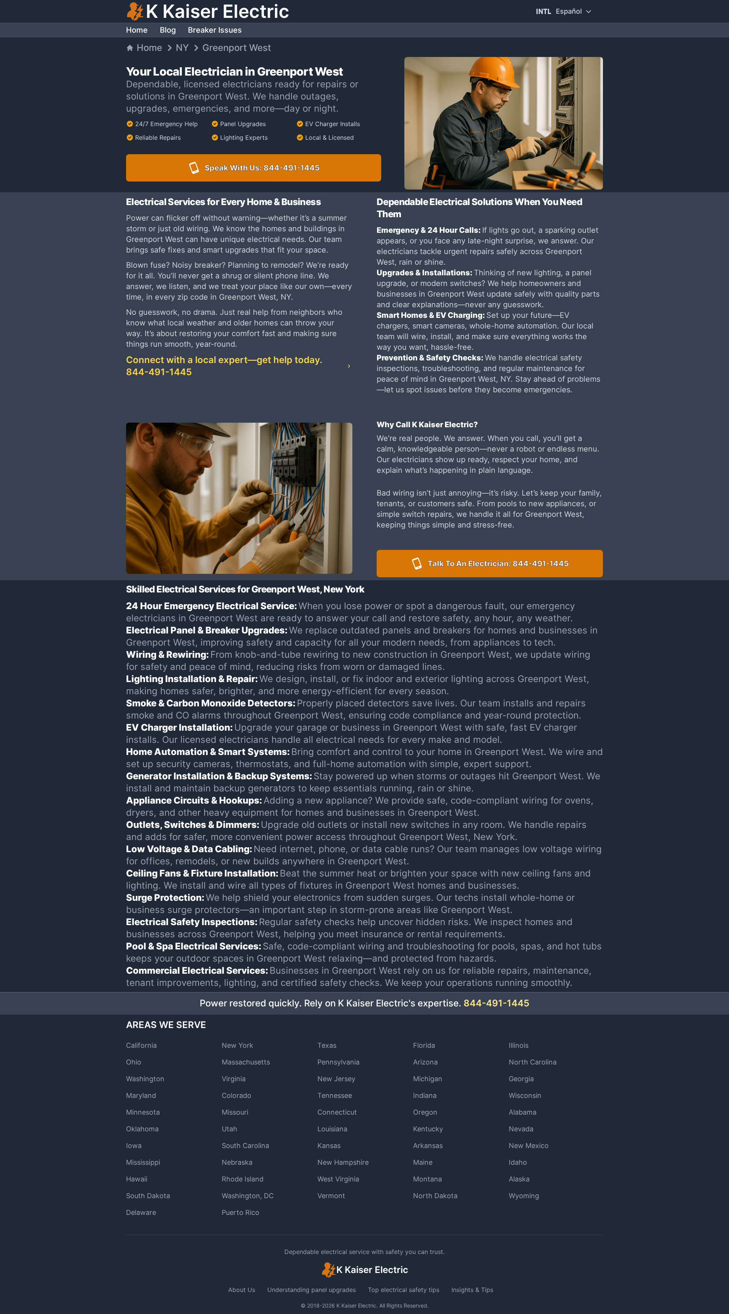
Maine (422, 1162)
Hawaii (136, 1179)
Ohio (133, 1062)
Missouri (235, 1112)
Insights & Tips (472, 1289)
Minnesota (143, 1112)
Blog (168, 30)
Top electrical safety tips (403, 1289)
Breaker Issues (215, 30)
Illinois (519, 1045)
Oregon (425, 1112)
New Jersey (336, 1079)
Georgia (521, 1079)
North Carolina (533, 1062)
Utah (229, 1129)
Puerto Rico (240, 1212)
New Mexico (529, 1146)
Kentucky (428, 1129)
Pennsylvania (338, 1062)
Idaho (518, 1162)
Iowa (134, 1146)
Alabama (522, 1112)
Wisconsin (525, 1095)
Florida (424, 1045)
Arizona (425, 1062)
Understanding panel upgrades (311, 1289)
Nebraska (237, 1162)
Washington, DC (248, 1196)
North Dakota (435, 1196)
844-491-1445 (496, 1003)
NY (182, 47)
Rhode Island (243, 1179)
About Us (241, 1289)
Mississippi (143, 1162)
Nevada (521, 1129)
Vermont (331, 1196)
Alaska (519, 1179)
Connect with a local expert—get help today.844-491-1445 (224, 365)
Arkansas (428, 1146)
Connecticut (337, 1112)
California (141, 1045)
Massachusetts (246, 1062)
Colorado (236, 1095)
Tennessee (334, 1095)
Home (137, 30)
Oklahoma (142, 1129)
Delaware (141, 1212)
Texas (326, 1045)
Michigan (427, 1079)
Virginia (234, 1079)
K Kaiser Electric (356, 1305)
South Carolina (245, 1146)
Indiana (425, 1095)
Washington (145, 1079)
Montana (427, 1179)
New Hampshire (343, 1162)
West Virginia (338, 1179)
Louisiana (332, 1129)
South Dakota (148, 1196)
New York (237, 1045)
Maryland (141, 1095)
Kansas (329, 1146)
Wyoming (524, 1196)
